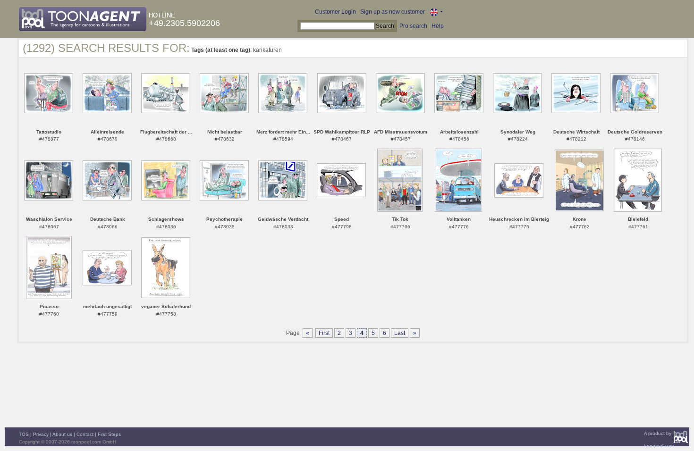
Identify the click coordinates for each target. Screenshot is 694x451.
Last (399, 333)
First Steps (109, 434)
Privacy (41, 434)
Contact (84, 434)
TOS (24, 434)
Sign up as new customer (392, 11)
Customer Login (335, 11)
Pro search (413, 26)
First (324, 333)
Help (438, 26)
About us (62, 434)
